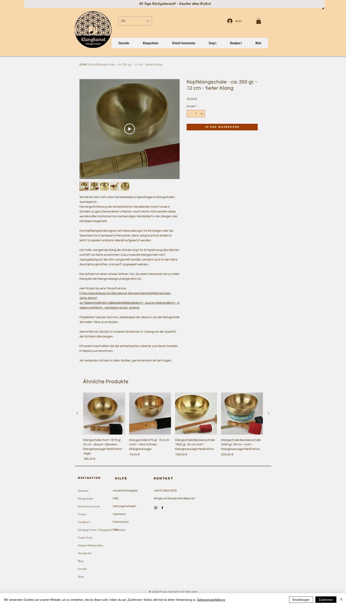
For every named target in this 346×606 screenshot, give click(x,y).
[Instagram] (156, 508)
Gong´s (82, 514)
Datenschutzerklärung (211, 600)
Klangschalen (85, 498)
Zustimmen (326, 600)
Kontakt (82, 568)
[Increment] (201, 113)
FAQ (115, 529)
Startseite (83, 490)
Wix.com (191, 591)
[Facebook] (162, 508)
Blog (80, 561)
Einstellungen (301, 600)
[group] (173, 426)
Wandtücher (85, 553)
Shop (81, 576)
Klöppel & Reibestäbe (90, 545)
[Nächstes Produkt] (268, 413)
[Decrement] (189, 113)
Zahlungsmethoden (124, 506)
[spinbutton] (195, 113)
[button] (258, 21)
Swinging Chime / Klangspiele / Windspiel (96, 529)
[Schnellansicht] (104, 414)
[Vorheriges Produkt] (77, 413)
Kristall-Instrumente (89, 506)
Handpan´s (84, 521)
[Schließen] (341, 599)
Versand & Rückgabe (125, 490)
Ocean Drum (85, 537)
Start (83, 64)
